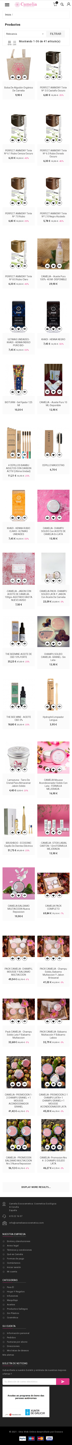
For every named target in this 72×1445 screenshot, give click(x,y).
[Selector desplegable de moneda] (68, 4)
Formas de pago (15, 1258)
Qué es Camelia (15, 1254)
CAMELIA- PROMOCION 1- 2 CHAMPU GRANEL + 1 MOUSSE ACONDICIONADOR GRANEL (18, 1100)
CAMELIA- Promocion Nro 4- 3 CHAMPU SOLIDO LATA (53, 1160)
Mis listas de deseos (18, 1350)
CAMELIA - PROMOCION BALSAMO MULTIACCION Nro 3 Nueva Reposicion (18, 1160)
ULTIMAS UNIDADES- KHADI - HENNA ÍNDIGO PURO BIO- (18, 342)
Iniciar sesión (14, 1267)
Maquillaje (12, 1300)
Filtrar (55, 33)
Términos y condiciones (19, 1250)
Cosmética (12, 1317)
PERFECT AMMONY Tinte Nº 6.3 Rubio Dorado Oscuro (53, 153)
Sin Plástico (13, 1313)
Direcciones (13, 1346)
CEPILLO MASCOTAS (53, 465)
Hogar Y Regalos (16, 1291)
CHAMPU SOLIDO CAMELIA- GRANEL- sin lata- (53, 657)
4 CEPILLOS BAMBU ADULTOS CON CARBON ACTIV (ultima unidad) (18, 468)
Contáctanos (13, 1263)
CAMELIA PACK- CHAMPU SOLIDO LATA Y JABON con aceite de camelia (53, 594)
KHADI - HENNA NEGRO (53, 339)
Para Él (10, 1287)
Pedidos (11, 1337)
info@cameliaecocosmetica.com (26, 1223)
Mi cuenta (12, 1271)
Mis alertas (8, 1355)
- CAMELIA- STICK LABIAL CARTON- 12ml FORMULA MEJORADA (53, 846)
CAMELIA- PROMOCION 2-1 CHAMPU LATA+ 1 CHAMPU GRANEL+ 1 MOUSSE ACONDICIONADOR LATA (53, 1100)
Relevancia (25, 34)
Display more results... (36, 1187)
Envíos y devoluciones (18, 1241)
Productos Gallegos (17, 1309)
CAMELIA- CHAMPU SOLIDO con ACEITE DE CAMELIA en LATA (53, 531)
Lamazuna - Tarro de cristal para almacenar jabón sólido (18, 783)
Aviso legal (13, 1245)
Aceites (11, 1304)
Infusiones (12, 1296)
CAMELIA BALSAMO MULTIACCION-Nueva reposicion (19, 908)
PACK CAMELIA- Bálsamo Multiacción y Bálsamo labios (53, 1034)
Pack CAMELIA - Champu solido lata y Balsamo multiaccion (18, 1034)
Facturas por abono (17, 1342)
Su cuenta (9, 1326)
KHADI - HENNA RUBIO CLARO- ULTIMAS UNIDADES (18, 531)
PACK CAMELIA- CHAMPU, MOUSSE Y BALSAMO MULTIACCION (18, 971)
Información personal (18, 1333)
